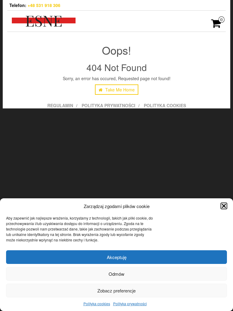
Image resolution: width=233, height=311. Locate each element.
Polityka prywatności (130, 303)
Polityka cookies (96, 303)
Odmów (116, 274)
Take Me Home (119, 90)
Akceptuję (117, 257)
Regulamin (60, 105)
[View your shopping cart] (216, 25)
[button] (224, 206)
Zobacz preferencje (116, 290)
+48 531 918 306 (44, 5)
